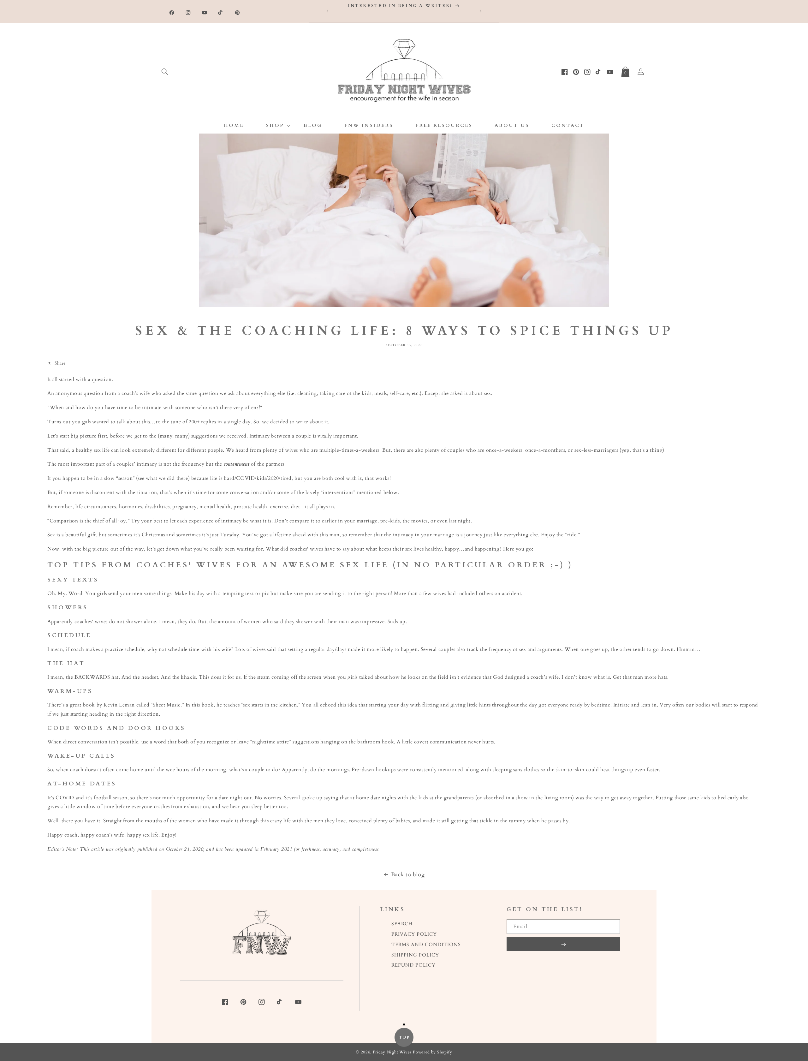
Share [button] (60, 363)
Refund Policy (413, 965)
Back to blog (408, 875)
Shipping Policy (415, 955)
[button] (165, 70)
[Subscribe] (563, 944)
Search (402, 924)
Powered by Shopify (432, 1052)
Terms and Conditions (426, 944)
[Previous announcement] (327, 11)
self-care (399, 393)
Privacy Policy (414, 934)
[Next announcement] (481, 11)
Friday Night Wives (392, 1052)
